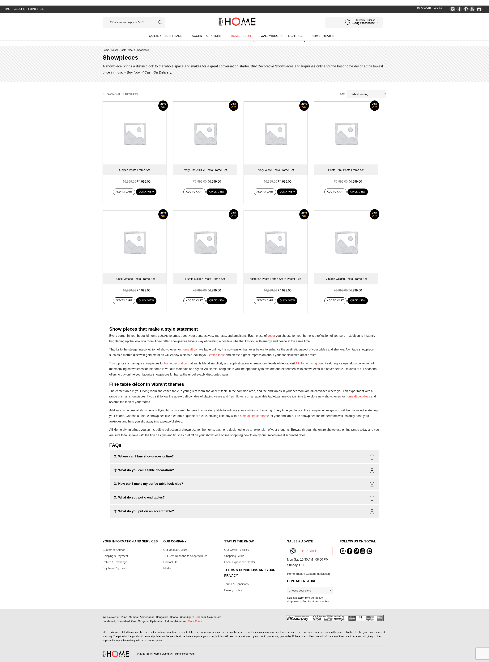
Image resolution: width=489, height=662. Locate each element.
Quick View (146, 191)
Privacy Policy (233, 590)
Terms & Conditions (236, 584)
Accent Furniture (206, 35)
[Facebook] (459, 8)
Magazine (19, 9)
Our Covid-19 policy (236, 549)
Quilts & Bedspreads (165, 35)
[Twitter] (452, 8)
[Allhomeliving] (237, 24)
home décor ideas (358, 396)
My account (424, 8)
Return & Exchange (115, 562)
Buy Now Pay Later (115, 568)
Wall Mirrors (272, 35)
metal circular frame (255, 416)
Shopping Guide (234, 556)
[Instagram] (479, 8)
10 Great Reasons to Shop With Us (185, 556)
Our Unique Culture (175, 549)
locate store (36, 9)
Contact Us (170, 562)
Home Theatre (323, 35)
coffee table (217, 355)
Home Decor (241, 35)
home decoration (175, 363)
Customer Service (114, 549)
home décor (190, 349)
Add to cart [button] (124, 191)
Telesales (310, 551)
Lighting (295, 35)
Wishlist (439, 8)
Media (167, 568)
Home (7, 9)
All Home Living (306, 363)
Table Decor (126, 50)
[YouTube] (472, 8)
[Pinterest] (466, 8)
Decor (114, 50)
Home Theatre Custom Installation (308, 573)
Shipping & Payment (115, 556)
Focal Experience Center (239, 562)
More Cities (195, 621)
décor (271, 335)
